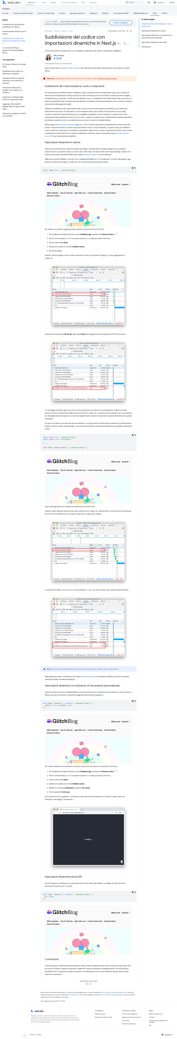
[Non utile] (130, 31)
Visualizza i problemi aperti (103, 1017)
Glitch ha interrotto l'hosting (108, 78)
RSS (150, 1025)
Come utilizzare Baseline (69, 2)
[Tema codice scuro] (132, 168)
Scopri (44, 2)
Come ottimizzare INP (121, 13)
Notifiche (105, 13)
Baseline (53, 2)
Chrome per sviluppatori (129, 1014)
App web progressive (77, 13)
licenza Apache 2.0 (73, 995)
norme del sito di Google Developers (111, 995)
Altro (164, 13)
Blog (83, 2)
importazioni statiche (90, 155)
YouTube (151, 1017)
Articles (6, 9)
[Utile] (127, 31)
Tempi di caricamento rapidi (23, 13)
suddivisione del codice (69, 68)
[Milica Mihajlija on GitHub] (57, 59)
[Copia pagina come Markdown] (125, 43)
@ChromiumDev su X (156, 1014)
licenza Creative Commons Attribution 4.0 (113, 992)
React (155, 13)
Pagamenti (93, 13)
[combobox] (135, 2)
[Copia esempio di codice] (135, 168)
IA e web (5, 13)
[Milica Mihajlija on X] (54, 59)
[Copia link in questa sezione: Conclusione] (60, 959)
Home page (48, 31)
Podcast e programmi (129, 1024)
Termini (32, 1035)
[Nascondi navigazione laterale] (25, 1035)
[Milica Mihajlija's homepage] (60, 59)
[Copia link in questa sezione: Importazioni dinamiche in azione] (82, 142)
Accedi (172, 2)
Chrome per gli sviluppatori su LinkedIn (158, 1021)
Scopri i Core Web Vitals (46, 13)
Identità (62, 13)
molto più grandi (88, 677)
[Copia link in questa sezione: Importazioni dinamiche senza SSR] (83, 877)
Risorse (31, 2)
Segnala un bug (100, 1014)
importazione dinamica (70, 125)
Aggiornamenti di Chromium (131, 1017)
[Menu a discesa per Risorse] (36, 2)
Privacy (39, 1035)
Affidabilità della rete (140, 13)
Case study (93, 2)
